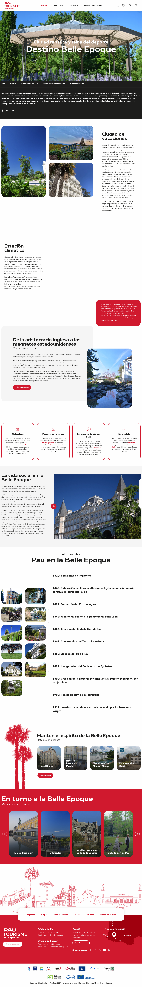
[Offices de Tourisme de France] (29, 969)
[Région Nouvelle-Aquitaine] (70, 968)
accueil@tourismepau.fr (53, 935)
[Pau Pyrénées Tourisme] (12, 5)
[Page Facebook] (90, 950)
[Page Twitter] (100, 950)
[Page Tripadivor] (109, 950)
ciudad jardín (22, 445)
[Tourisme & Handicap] (82, 968)
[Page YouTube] (105, 950)
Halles (114, 447)
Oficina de (98, 448)
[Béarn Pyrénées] (57, 968)
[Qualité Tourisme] (48, 969)
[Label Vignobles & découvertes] (108, 968)
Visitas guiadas (48, 443)
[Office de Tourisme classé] (35, 969)
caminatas (51, 445)
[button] (130, 5)
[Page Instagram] (95, 950)
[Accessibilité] (118, 5)
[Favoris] (123, 5)
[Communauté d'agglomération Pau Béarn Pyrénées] (94, 969)
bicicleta (131, 443)
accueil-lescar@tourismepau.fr (56, 947)
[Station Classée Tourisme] (41, 969)
